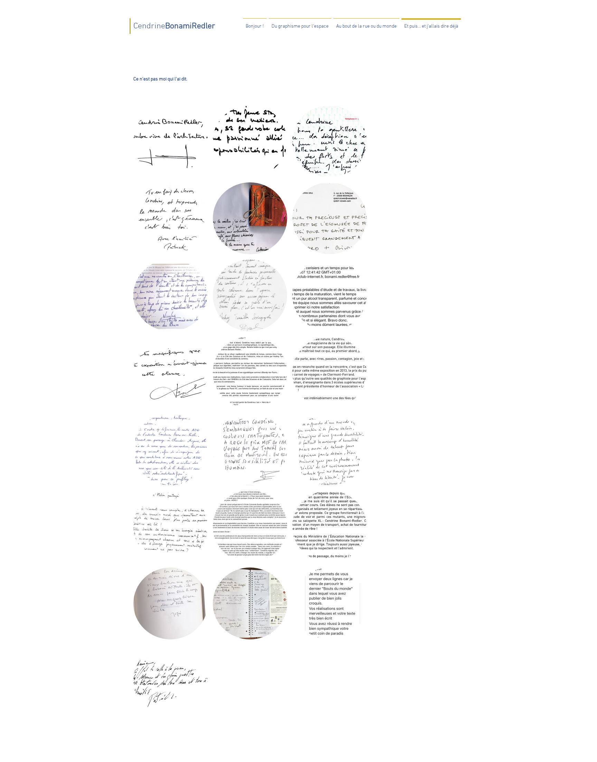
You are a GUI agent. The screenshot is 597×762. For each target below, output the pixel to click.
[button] (170, 141)
